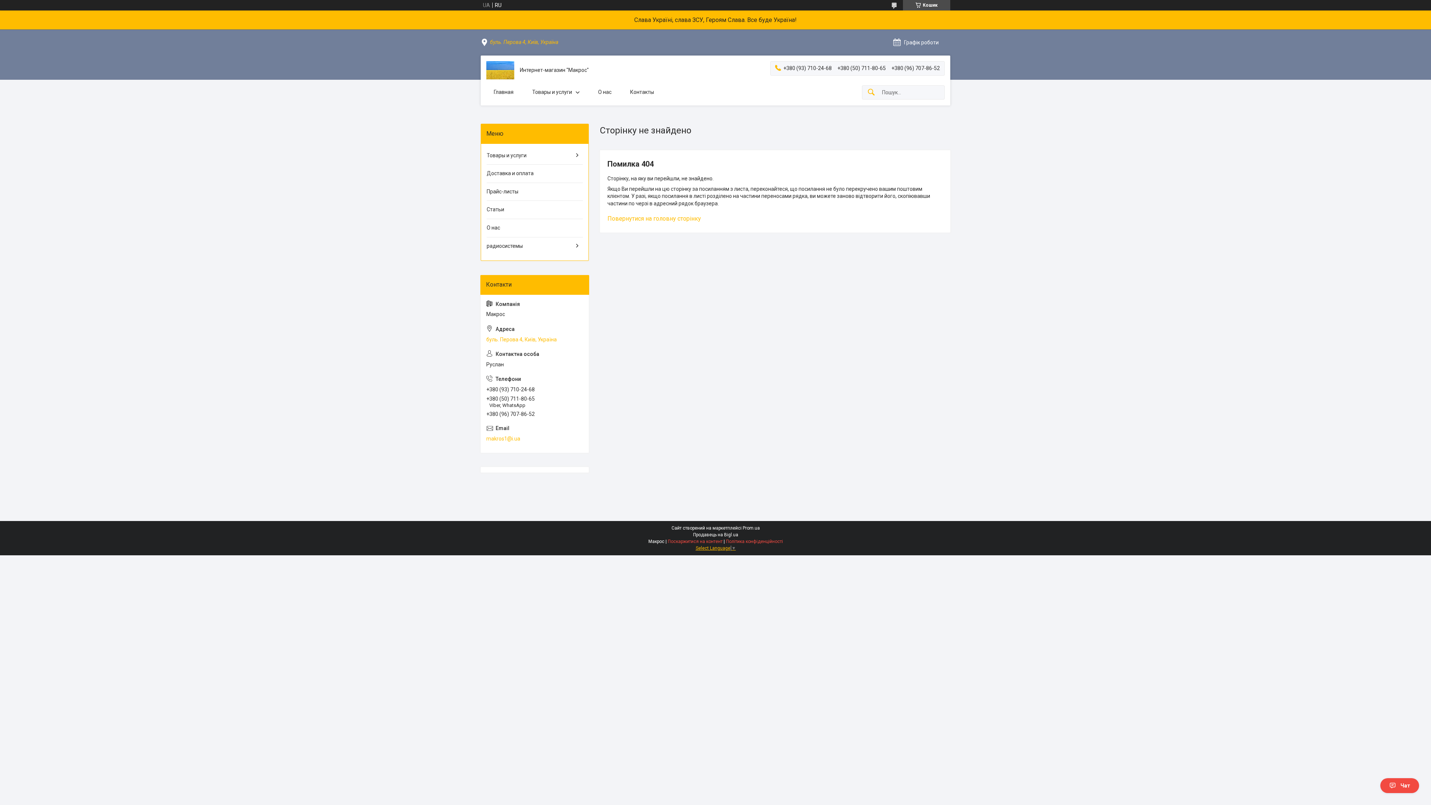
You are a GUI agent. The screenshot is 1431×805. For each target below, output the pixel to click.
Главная (504, 92)
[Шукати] (871, 92)
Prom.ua (751, 528)
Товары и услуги (552, 92)
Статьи (495, 209)
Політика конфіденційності (754, 541)
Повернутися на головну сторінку (654, 218)
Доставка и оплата (510, 173)
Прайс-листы (502, 192)
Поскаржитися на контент (695, 541)
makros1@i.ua (503, 439)
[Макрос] (500, 70)
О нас (605, 92)
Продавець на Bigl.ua (715, 534)
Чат (1405, 786)
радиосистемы (505, 246)
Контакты (642, 92)
